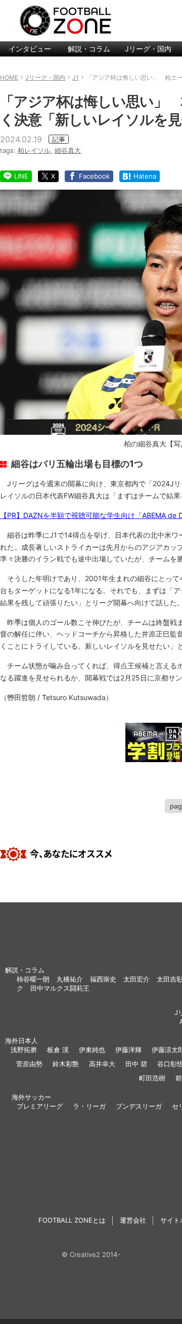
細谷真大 (68, 150)
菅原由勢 (29, 1064)
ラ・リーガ (89, 1106)
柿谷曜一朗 (33, 979)
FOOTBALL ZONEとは (72, 1220)
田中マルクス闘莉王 (59, 988)
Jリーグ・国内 (148, 48)
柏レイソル (34, 150)
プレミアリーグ (40, 1106)
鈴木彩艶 (66, 1064)
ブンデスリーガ (139, 1106)
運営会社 (133, 1220)
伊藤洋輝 (128, 1050)
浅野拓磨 (24, 1050)
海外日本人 (21, 1041)
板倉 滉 (58, 1050)
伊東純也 (92, 1050)
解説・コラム (89, 48)
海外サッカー (31, 1097)
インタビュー (30, 48)
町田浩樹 (152, 1078)
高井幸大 (102, 1064)
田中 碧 (136, 1064)
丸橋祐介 (70, 979)
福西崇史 (103, 979)
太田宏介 (136, 979)
